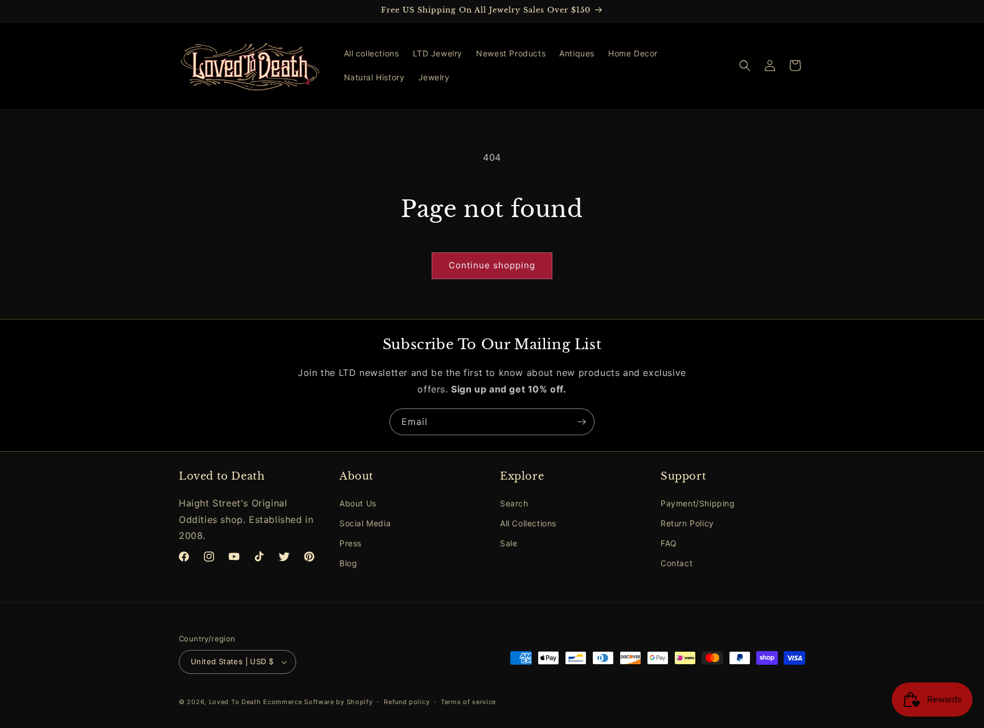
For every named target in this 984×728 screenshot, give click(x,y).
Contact (676, 563)
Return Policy (687, 523)
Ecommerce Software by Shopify (317, 702)
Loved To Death (235, 702)
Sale (508, 543)
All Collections (528, 523)
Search (514, 503)
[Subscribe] (581, 421)
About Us (357, 503)
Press (350, 543)
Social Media (365, 523)
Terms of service (468, 702)
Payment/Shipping (698, 503)
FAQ (669, 543)
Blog (348, 563)
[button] (744, 65)
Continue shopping (492, 265)
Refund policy (406, 702)
